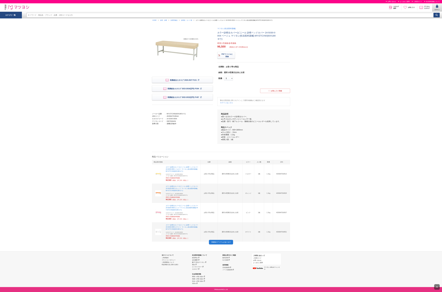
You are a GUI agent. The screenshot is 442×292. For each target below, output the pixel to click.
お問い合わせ (392, 1)
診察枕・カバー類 (186, 20)
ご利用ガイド (418, 1)
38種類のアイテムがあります (221, 242)
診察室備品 (174, 20)
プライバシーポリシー (169, 260)
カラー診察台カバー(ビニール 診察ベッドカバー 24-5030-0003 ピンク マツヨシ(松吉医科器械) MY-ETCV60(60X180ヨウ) (182, 208)
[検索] (436, 15)
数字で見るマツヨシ (198, 262)
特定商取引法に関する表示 (170, 264)
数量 (220, 78)
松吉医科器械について (433, 1)
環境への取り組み (197, 276)
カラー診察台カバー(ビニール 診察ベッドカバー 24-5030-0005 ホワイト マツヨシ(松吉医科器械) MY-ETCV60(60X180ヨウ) (182, 227)
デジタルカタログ (427, 7)
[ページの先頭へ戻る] (437, 287)
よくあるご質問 (405, 1)
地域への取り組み (197, 279)
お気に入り (411, 7)
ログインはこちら (226, 103)
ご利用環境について (168, 262)
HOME (154, 20)
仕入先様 (225, 260)
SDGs (194, 283)
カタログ (195, 269)
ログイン (437, 9)
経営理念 (195, 258)
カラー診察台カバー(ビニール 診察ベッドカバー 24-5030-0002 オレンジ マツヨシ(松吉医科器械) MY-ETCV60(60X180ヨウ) (182, 188)
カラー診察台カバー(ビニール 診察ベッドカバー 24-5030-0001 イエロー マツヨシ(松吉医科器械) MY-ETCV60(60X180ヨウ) (182, 169)
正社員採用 (225, 267)
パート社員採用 (227, 270)
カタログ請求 (396, 7)
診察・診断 (163, 20)
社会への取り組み (197, 281)
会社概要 (195, 260)
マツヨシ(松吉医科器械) (226, 28)
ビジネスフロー (197, 267)
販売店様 (225, 258)
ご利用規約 (165, 258)
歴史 (193, 264)
